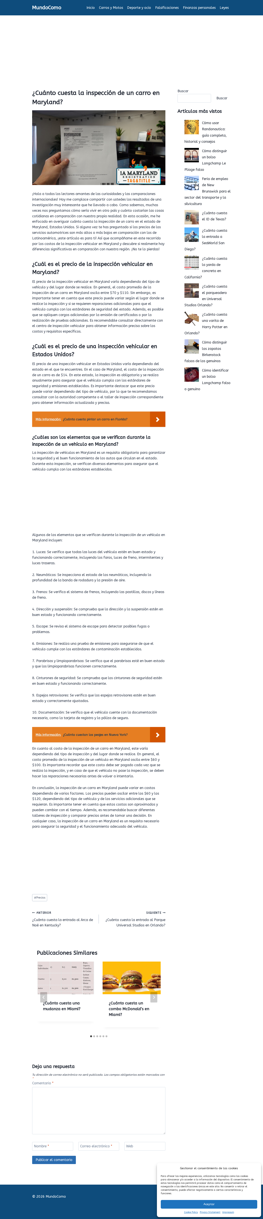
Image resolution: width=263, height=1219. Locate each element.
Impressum (228, 1212)
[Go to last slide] (43, 997)
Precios (39, 897)
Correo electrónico (96, 1146)
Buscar (183, 91)
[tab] (91, 1036)
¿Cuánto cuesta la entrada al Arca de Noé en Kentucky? (62, 919)
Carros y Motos (111, 8)
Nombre (41, 1146)
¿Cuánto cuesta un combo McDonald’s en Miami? (129, 1009)
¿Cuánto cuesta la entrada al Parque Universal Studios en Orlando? (135, 919)
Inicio (90, 8)
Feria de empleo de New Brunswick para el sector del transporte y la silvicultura (207, 191)
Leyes (224, 8)
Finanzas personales (199, 8)
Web (129, 1146)
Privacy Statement (210, 1212)
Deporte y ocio (139, 8)
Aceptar (209, 1204)
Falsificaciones (167, 8)
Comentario (43, 1083)
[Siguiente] (153, 997)
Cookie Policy (191, 1212)
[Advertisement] (131, 44)
